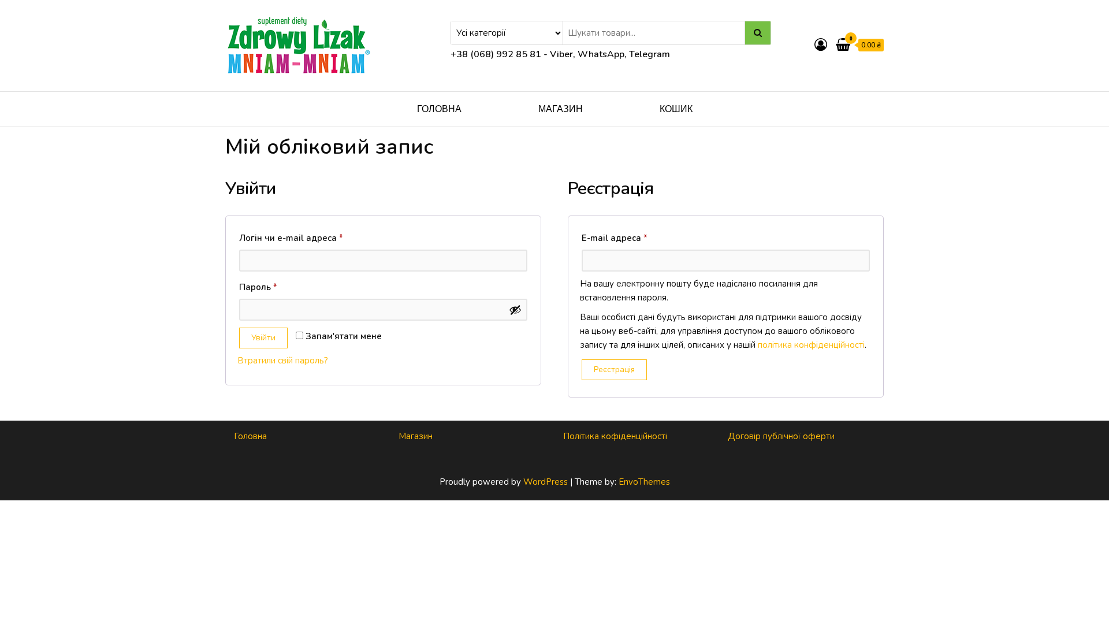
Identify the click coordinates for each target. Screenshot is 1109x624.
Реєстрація (614, 369)
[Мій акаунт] (820, 45)
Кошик (676, 109)
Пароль (284, 287)
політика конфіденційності (811, 345)
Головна (439, 109)
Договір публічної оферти (781, 436)
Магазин (560, 109)
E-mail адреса (640, 238)
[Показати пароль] (515, 309)
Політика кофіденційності (615, 436)
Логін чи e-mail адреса (317, 238)
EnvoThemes (644, 482)
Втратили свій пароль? (282, 360)
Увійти (263, 337)
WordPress (545, 482)
